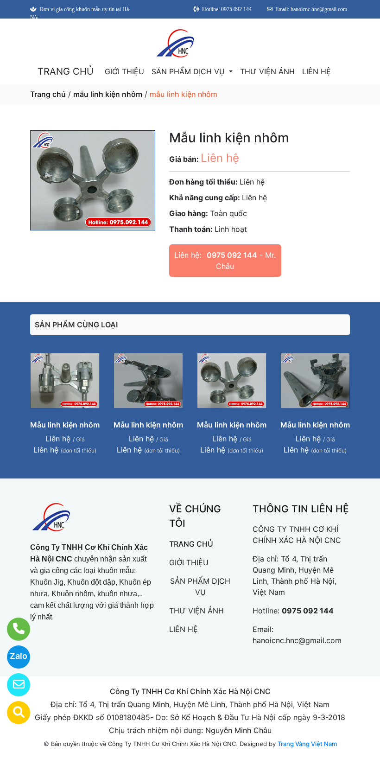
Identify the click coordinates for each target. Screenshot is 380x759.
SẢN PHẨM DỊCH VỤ (189, 71)
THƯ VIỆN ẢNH (267, 71)
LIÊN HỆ (316, 71)
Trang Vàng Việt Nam (307, 743)
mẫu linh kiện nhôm (107, 94)
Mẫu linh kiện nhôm (65, 424)
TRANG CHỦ (66, 71)
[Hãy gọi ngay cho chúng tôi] (12, 629)
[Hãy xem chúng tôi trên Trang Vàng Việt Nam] (12, 712)
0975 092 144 (232, 255)
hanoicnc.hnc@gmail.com (297, 640)
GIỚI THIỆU (124, 71)
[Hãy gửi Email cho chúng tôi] (12, 684)
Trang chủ (48, 94)
